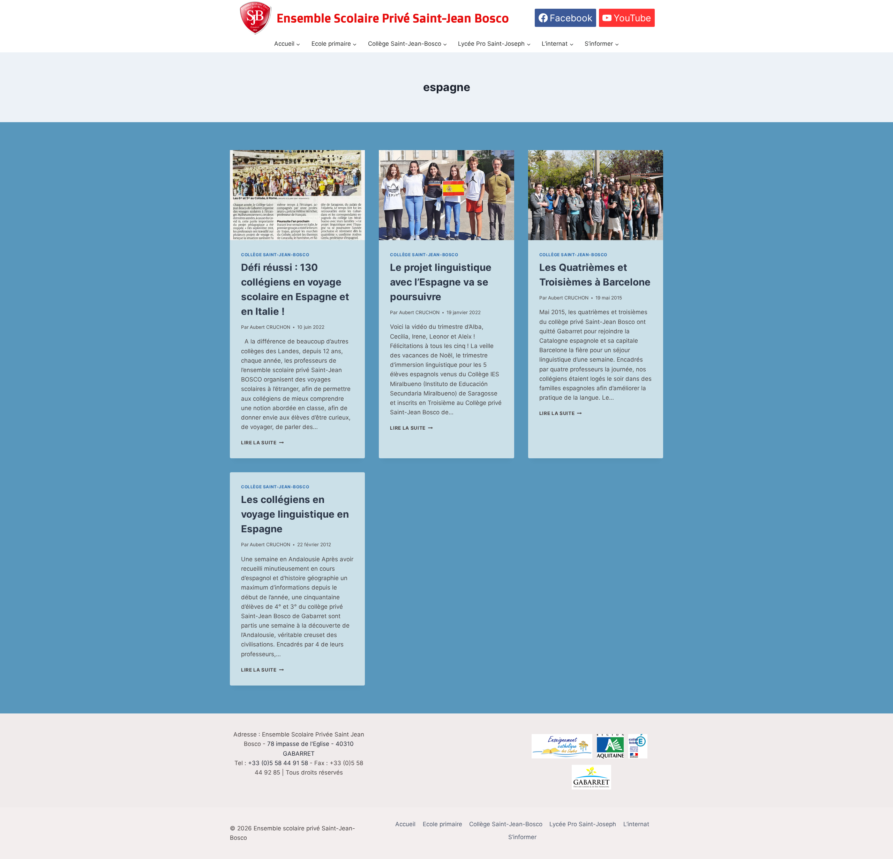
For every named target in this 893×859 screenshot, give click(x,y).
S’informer (522, 837)
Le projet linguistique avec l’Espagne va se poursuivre (440, 282)
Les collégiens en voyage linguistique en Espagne (295, 514)
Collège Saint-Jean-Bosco (275, 254)
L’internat (636, 824)
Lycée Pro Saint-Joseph (582, 824)
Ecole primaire (442, 824)
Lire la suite (262, 442)
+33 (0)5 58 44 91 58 (278, 763)
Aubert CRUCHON (270, 327)
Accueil (405, 824)
